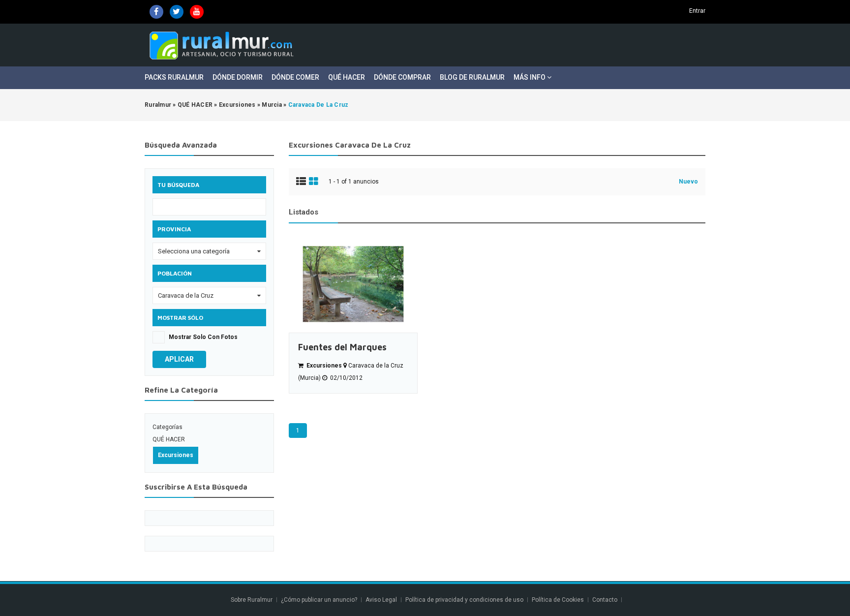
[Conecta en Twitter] (176, 12)
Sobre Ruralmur (252, 599)
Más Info (530, 77)
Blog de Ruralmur (472, 77)
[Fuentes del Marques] (353, 284)
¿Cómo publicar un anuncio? (319, 599)
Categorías (167, 427)
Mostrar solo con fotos (203, 337)
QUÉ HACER (168, 439)
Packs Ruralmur (174, 77)
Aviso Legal (381, 599)
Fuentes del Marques (342, 347)
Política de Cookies (558, 599)
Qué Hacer (346, 77)
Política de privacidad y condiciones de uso (464, 599)
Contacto (605, 599)
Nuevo (688, 181)
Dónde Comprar (402, 77)
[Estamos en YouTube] (197, 12)
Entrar (697, 10)
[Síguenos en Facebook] (156, 12)
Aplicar (179, 359)
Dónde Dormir (237, 77)
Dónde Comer (295, 77)
